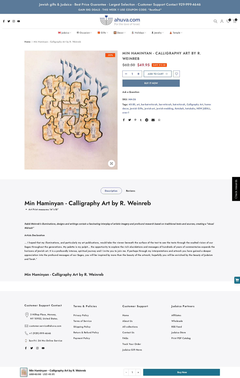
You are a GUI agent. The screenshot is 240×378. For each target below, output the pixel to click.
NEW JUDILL (203, 108)
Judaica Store (178, 332)
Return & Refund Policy (86, 332)
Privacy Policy (81, 315)
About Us (127, 321)
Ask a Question (130, 92)
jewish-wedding (164, 108)
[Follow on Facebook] (3, 21)
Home (27, 41)
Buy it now (151, 83)
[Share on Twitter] (129, 120)
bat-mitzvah (179, 104)
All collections (130, 326)
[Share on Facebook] (123, 120)
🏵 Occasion (83, 32)
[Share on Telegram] (146, 120)
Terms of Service (82, 321)
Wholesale (177, 321)
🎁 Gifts (101, 32)
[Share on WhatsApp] (159, 120)
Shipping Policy (82, 326)
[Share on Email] (153, 120)
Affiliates (176, 315)
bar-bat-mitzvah (149, 104)
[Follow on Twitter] (9, 21)
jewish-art (149, 108)
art (138, 104)
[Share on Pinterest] (135, 120)
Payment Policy (81, 338)
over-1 (125, 112)
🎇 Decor (119, 32)
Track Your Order (131, 344)
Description (111, 190)
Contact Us (128, 332)
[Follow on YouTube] (18, 21)
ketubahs (190, 108)
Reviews (130, 190)
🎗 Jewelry (157, 32)
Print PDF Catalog (181, 338)
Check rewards (236, 189)
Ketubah (179, 108)
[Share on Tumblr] (141, 120)
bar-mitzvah (165, 104)
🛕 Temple (174, 32)
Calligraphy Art (195, 104)
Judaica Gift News (132, 349)
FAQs (125, 338)
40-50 (132, 104)
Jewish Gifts (136, 108)
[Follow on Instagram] (14, 21)
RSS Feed (176, 326)
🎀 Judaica (63, 32)
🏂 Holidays (137, 32)
